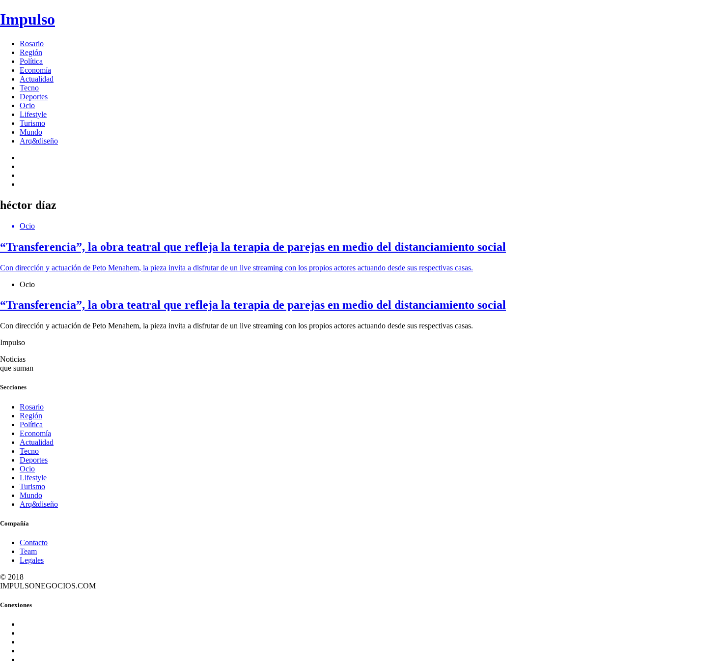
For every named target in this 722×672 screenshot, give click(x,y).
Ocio (27, 105)
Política (31, 61)
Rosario (32, 43)
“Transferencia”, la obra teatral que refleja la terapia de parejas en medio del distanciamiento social (253, 304)
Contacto (34, 542)
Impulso (27, 19)
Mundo (31, 132)
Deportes (34, 96)
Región (31, 52)
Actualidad (37, 79)
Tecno (29, 88)
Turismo (32, 123)
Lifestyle (33, 114)
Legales (32, 560)
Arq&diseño (39, 141)
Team (28, 551)
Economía (35, 70)
